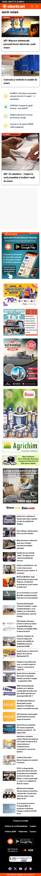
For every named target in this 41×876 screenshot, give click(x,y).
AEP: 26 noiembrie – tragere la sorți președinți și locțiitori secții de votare (19, 177)
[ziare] (13, 508)
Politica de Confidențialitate (16, 826)
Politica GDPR (10, 831)
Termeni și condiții (20, 821)
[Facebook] (10, 868)
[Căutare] (32, 6)
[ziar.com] (28, 508)
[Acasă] (5, 6)
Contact (33, 831)
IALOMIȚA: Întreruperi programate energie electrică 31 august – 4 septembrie (23, 96)
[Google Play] (30, 868)
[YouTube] (20, 868)
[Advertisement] (20, 208)
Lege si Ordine (14, 56)
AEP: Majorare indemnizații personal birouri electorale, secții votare (20, 44)
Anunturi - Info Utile (16, 17)
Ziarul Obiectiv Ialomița (13, 2)
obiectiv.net (16, 6)
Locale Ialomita (14, 134)
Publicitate (22, 831)
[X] (15, 868)
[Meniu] (37, 6)
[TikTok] (25, 868)
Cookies (33, 826)
